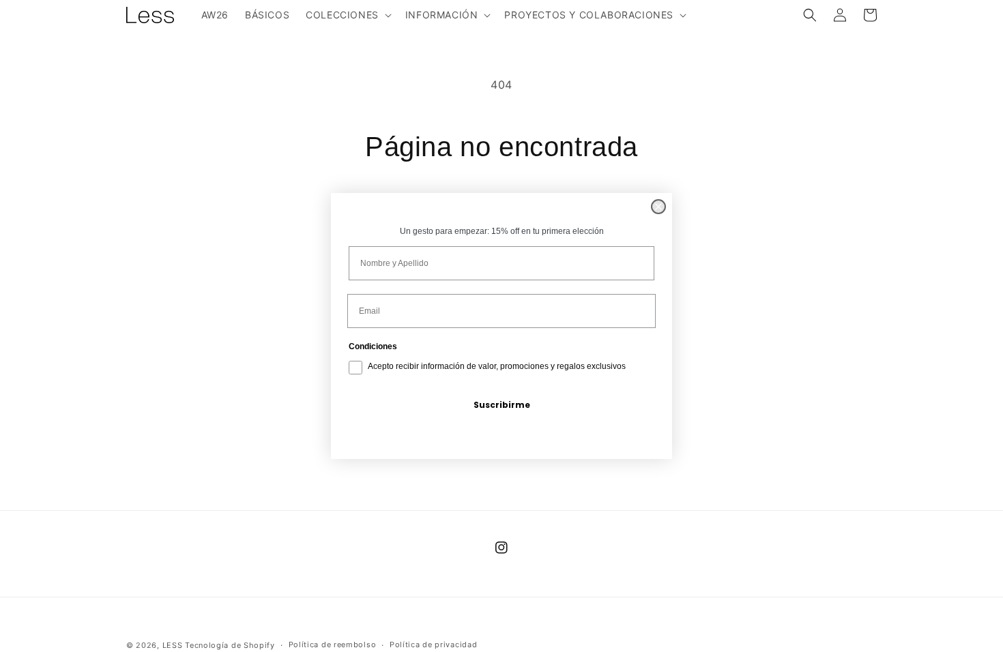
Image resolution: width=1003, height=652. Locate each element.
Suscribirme (502, 405)
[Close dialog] (658, 206)
